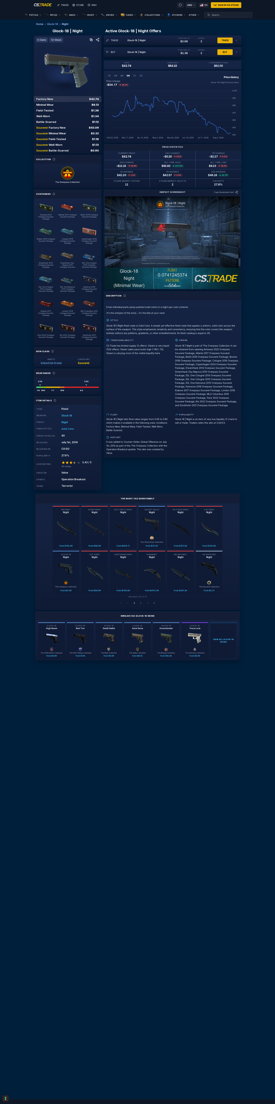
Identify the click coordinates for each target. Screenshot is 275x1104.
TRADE (225, 40)
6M (128, 75)
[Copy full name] (91, 40)
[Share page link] (97, 40)
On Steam (56, 39)
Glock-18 (52, 24)
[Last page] (154, 602)
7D (109, 75)
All (141, 75)
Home (39, 24)
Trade (65, 5)
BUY (225, 52)
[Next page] (148, 602)
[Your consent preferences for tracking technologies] (6, 1098)
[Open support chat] (180, 5)
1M (115, 75)
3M (121, 75)
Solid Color (67, 428)
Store (80, 5)
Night (65, 24)
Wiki (94, 5)
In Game (42, 39)
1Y (134, 75)
